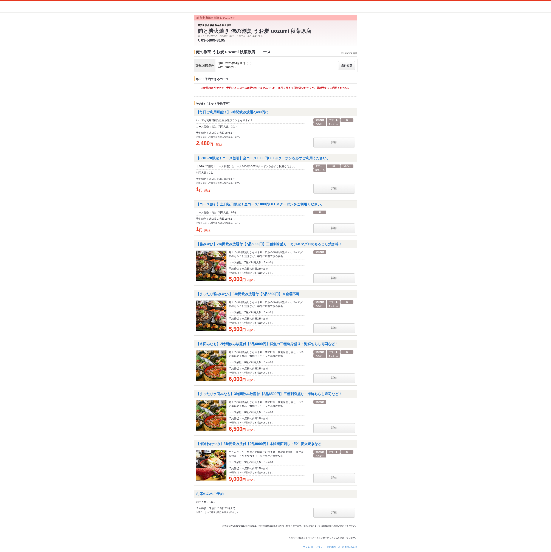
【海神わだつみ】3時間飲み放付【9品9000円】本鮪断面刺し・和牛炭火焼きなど (258, 444)
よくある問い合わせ (347, 547)
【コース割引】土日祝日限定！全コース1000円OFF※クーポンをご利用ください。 (260, 204)
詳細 (334, 142)
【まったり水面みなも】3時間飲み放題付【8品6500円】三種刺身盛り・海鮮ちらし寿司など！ (269, 394)
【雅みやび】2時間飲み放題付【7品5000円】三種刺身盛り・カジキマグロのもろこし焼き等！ (269, 244)
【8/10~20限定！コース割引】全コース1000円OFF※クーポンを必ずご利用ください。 (263, 158)
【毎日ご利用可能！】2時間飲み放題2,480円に (232, 112)
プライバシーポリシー (314, 547)
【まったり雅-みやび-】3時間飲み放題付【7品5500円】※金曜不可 (247, 294)
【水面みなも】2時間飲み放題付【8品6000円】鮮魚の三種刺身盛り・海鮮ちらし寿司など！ (267, 344)
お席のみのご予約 (210, 494)
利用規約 (331, 547)
